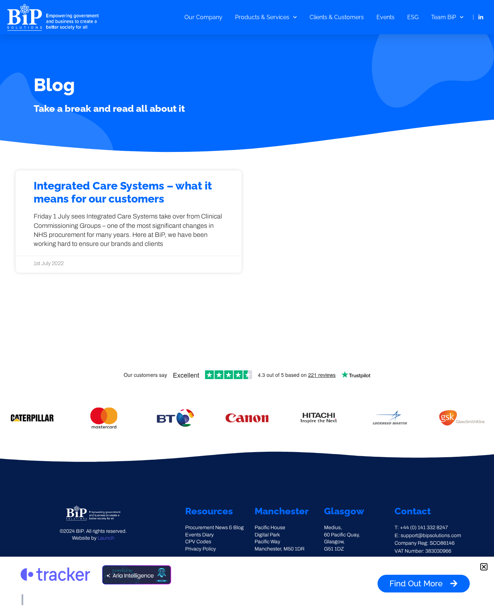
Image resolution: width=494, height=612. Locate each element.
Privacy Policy (200, 549)
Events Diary (199, 534)
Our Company (203, 17)
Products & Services (262, 17)
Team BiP (443, 17)
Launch (106, 538)
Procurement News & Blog (214, 527)
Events (385, 17)
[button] (484, 567)
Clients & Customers (337, 17)
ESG (412, 17)
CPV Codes (198, 541)
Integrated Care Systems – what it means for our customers (123, 192)
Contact (413, 511)
